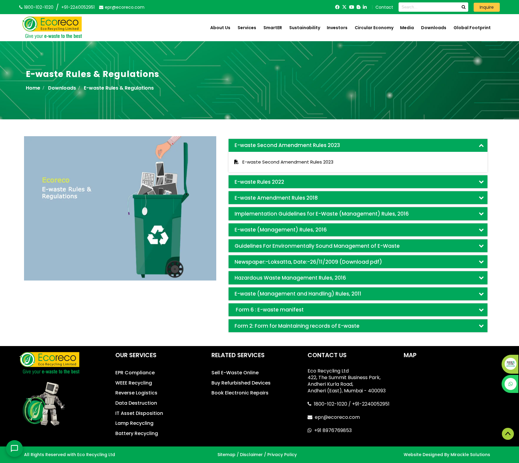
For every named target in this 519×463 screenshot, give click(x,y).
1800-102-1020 (331, 403)
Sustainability (304, 28)
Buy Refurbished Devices (241, 382)
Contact (384, 7)
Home (33, 87)
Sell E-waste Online (235, 372)
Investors (337, 28)
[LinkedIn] (365, 7)
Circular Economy (374, 28)
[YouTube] (351, 7)
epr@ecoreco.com (337, 417)
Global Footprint (472, 28)
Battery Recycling (136, 433)
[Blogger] (358, 7)
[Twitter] (344, 7)
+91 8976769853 (333, 430)
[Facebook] (337, 7)
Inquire (487, 7)
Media (407, 28)
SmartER (272, 28)
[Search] (463, 7)
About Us (220, 28)
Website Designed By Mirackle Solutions (447, 455)
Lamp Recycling (134, 423)
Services (247, 28)
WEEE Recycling (133, 382)
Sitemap (226, 455)
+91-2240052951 (78, 7)
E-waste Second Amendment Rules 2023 (286, 162)
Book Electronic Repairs (240, 392)
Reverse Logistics (136, 392)
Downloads (433, 28)
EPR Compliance (135, 372)
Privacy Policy (282, 455)
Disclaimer (251, 455)
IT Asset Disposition (139, 413)
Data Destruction (136, 403)
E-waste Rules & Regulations (119, 87)
